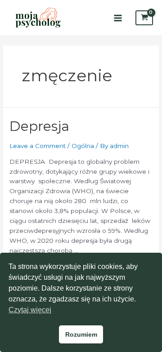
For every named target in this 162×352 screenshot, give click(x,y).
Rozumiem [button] (81, 334)
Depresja (39, 126)
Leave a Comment (37, 145)
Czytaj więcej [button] (30, 310)
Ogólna (83, 145)
